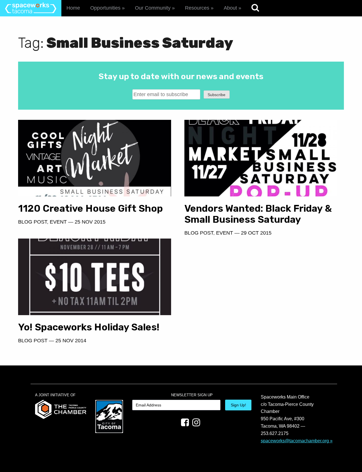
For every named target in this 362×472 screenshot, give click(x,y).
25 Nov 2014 (70, 340)
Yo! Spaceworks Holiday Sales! (89, 327)
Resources (197, 8)
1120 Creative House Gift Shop (90, 208)
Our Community (153, 8)
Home (73, 8)
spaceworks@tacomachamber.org (295, 440)
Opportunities (105, 8)
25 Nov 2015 (90, 222)
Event (58, 222)
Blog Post (32, 222)
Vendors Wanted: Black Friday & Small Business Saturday (258, 214)
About (230, 8)
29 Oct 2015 (256, 233)
